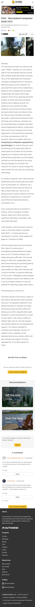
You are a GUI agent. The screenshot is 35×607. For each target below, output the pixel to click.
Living (4, 550)
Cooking (4, 547)
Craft (3, 544)
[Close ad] (32, 7)
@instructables (9, 583)
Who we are (5, 575)
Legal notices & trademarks (12, 603)
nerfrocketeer (11, 481)
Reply (17, 474)
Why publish (6, 564)
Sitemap (4, 572)
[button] (2, 2)
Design (4, 542)
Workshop (5, 539)
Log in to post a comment (17, 507)
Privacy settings (22, 597)
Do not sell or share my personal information (17, 600)
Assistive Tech (5, 27)
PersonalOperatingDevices (11, 25)
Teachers (5, 555)
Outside (4, 552)
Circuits (24, 25)
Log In (17, 445)
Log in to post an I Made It (17, 372)
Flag (6, 470)
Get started (5, 567)
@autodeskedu (9, 587)
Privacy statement (9, 597)
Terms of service (23, 595)
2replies (6, 501)
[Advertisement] (17, 10)
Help (3, 569)
